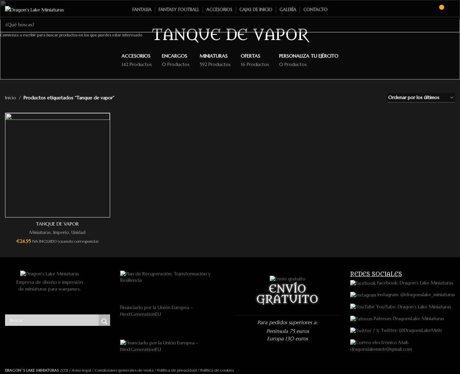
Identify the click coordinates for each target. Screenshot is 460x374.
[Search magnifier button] (104, 321)
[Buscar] (426, 9)
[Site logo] (34, 9)
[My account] (452, 9)
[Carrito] (438, 9)
